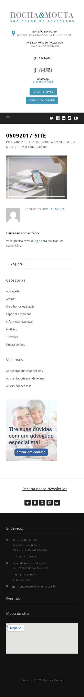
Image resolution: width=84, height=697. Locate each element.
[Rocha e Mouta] (42, 17)
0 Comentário (36, 147)
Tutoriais (12, 337)
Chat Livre (44, 91)
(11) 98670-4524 (43, 81)
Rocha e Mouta (41, 142)
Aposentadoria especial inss (24, 371)
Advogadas (13, 291)
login (37, 241)
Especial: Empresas (18, 314)
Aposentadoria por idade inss (25, 378)
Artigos (10, 299)
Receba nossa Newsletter (44, 488)
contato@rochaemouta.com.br (37, 586)
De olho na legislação (20, 306)
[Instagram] (69, 118)
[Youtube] (76, 118)
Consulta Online (42, 100)
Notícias (11, 329)
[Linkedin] (63, 118)
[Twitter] (52, 118)
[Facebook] (58, 118)
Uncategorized (15, 344)
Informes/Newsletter (20, 321)
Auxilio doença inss (18, 386)
